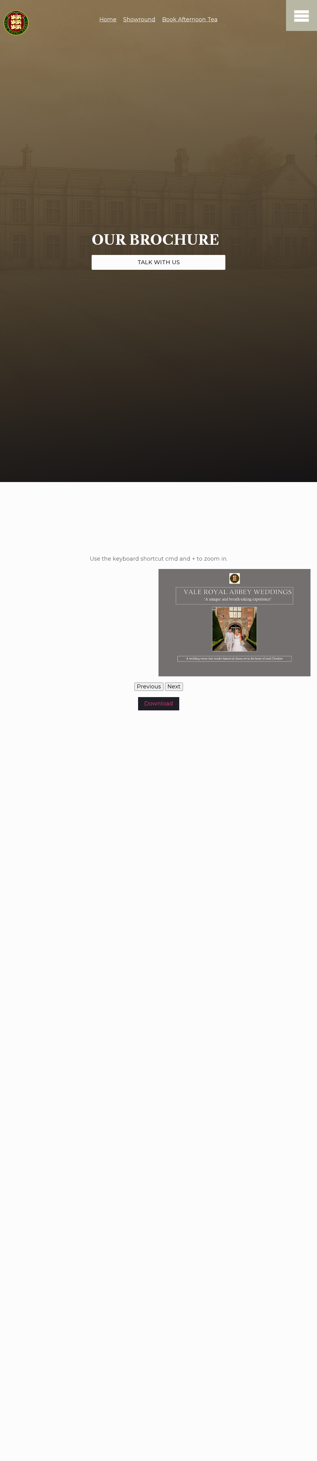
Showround (139, 19)
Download (158, 703)
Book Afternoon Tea (190, 19)
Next (173, 686)
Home (107, 19)
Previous (149, 686)
